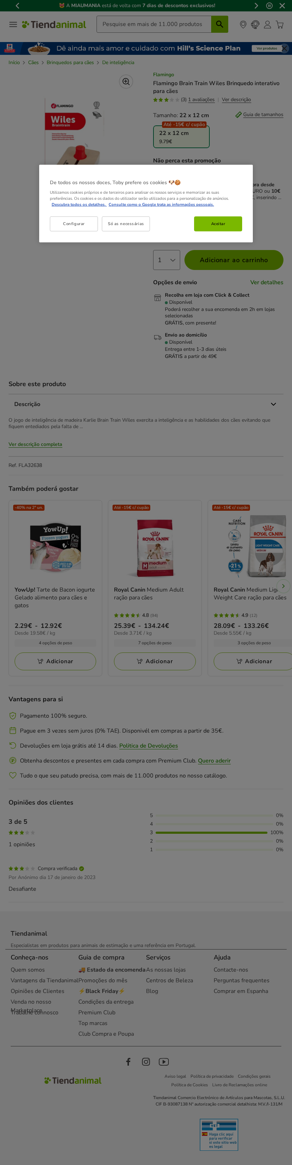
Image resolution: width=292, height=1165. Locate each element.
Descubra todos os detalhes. (79, 204)
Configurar (74, 224)
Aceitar (218, 224)
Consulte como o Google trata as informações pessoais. (161, 204)
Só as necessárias (126, 224)
